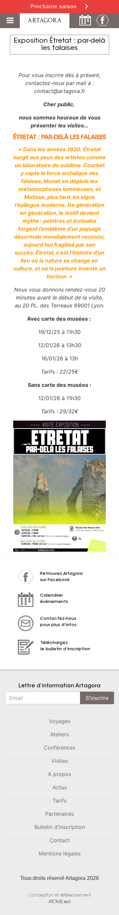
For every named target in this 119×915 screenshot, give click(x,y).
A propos (59, 774)
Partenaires (59, 813)
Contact (60, 840)
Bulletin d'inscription (59, 827)
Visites (59, 760)
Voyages (59, 721)
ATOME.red (59, 902)
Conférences (59, 747)
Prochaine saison (54, 6)
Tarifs (59, 800)
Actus (60, 787)
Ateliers (59, 734)
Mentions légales (60, 853)
